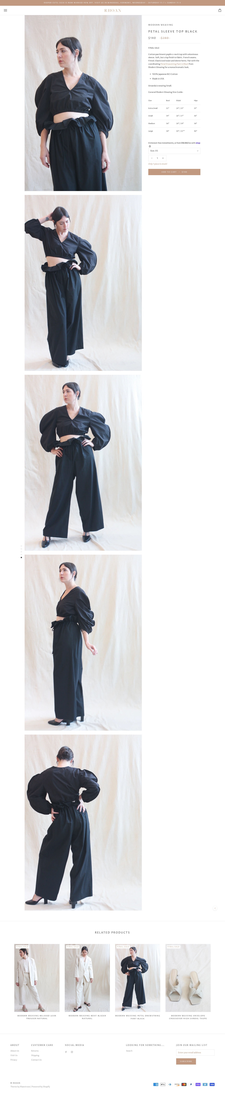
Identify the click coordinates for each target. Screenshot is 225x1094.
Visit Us (13, 1055)
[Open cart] (220, 10)
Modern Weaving (160, 25)
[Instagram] (72, 1052)
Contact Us (36, 1060)
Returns (35, 1051)
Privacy (13, 1060)
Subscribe (186, 1061)
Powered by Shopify (41, 1086)
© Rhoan (15, 1083)
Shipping (35, 1055)
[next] (217, 981)
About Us (14, 1051)
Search (129, 1051)
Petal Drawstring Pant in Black (174, 64)
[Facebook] (66, 1052)
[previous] (8, 981)
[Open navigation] (5, 10)
